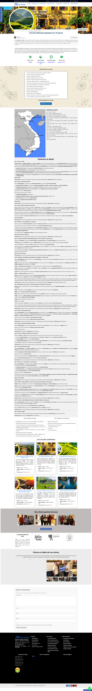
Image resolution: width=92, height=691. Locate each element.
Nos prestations (35, 640)
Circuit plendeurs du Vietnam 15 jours (67, 456)
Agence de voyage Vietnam (37, 646)
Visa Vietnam (66, 640)
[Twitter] (69, 686)
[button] (15, 108)
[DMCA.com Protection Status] (17, 672)
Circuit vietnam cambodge (53, 641)
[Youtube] (71, 686)
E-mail (17, 613)
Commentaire (18, 595)
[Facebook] (67, 686)
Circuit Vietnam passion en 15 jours (46, 456)
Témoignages (35, 638)
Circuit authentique (52, 638)
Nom (17, 608)
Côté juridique (35, 641)
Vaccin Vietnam (66, 641)
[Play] (62, 568)
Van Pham (18, 36)
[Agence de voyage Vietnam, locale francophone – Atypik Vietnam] (20, 5)
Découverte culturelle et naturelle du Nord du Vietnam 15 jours (24, 491)
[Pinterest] (76, 686)
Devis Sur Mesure (74, 3)
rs (53, 648)
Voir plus (16, 44)
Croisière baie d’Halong (52, 643)
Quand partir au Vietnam (68, 638)
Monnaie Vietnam (67, 643)
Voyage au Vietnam (52, 645)
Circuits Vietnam (42, 3)
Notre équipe (34, 645)
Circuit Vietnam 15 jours (22, 30)
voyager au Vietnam (67, 645)
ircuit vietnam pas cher (53, 640)
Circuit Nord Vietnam (52, 647)
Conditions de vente (36, 643)
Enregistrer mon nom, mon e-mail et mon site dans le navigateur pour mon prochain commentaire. (34, 625)
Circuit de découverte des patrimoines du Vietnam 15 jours (24, 457)
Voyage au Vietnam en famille (69, 647)
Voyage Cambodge (67, 648)
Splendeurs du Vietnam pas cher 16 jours (46, 490)
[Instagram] (74, 686)
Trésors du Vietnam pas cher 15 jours (67, 490)
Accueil (29, 3)
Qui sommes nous (35, 3)
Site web (17, 618)
